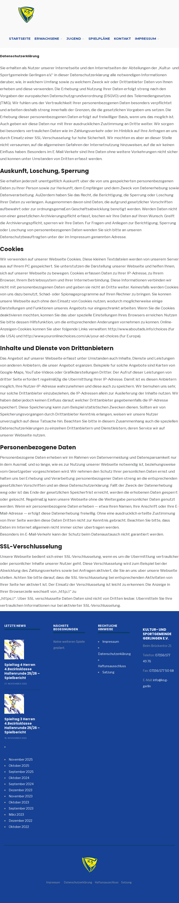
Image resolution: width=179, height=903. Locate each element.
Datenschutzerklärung (114, 654)
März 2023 (16, 814)
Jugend (74, 38)
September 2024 (21, 784)
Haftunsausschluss (112, 666)
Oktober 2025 (19, 765)
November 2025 (21, 759)
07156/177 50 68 (161, 670)
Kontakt (122, 38)
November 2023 (21, 796)
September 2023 (21, 808)
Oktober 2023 (19, 802)
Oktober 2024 (19, 778)
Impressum (145, 38)
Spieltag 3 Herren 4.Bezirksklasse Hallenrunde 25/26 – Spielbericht (22, 725)
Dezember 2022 (20, 820)
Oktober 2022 (19, 827)
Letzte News (15, 626)
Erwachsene (46, 38)
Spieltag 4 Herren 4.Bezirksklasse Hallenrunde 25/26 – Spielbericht (22, 671)
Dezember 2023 (20, 790)
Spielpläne (99, 38)
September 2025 (21, 772)
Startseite (20, 38)
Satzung (108, 672)
